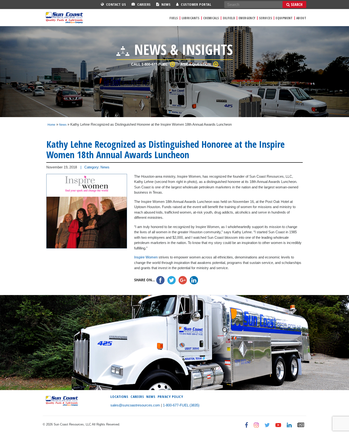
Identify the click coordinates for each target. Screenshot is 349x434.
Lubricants (191, 18)
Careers (144, 4)
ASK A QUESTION (195, 64)
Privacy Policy (170, 396)
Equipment (284, 18)
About (301, 18)
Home (51, 124)
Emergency (247, 18)
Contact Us (116, 4)
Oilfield (229, 18)
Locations (119, 396)
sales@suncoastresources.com (135, 405)
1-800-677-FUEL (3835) (181, 405)
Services (265, 18)
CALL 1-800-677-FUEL (149, 64)
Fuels (174, 18)
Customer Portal (196, 4)
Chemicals (211, 18)
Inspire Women (146, 257)
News (165, 4)
